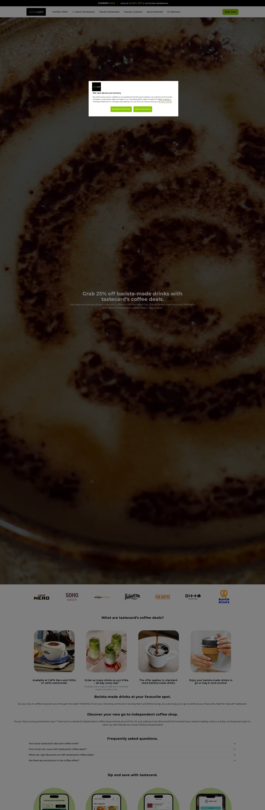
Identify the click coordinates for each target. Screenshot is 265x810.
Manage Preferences (121, 109)
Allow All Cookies (143, 109)
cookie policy (165, 102)
